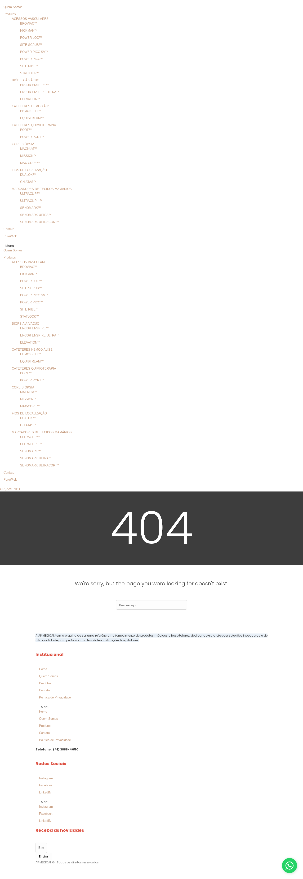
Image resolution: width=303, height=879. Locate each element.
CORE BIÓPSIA (23, 144)
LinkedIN (45, 792)
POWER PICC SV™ (34, 52)
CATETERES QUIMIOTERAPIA (34, 125)
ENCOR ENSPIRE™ (34, 85)
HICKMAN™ (28, 30)
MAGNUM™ (28, 149)
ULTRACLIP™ (30, 193)
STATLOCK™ (29, 73)
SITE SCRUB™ (31, 45)
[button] (135, 245)
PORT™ (26, 130)
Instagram (46, 778)
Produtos (10, 14)
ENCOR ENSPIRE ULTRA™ (39, 92)
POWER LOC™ (31, 37)
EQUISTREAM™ (32, 118)
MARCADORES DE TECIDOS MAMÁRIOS (42, 189)
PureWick (10, 236)
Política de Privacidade (55, 697)
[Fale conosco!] (289, 865)
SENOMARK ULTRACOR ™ (39, 222)
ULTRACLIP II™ (31, 201)
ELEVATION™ (30, 99)
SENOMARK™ (30, 208)
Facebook (46, 785)
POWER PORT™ (32, 137)
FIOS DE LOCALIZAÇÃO (29, 170)
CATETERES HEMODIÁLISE (32, 106)
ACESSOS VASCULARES (30, 19)
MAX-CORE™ (30, 163)
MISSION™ (28, 156)
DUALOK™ (28, 175)
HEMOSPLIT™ (30, 111)
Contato (9, 229)
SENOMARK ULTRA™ (36, 215)
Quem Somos (13, 7)
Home (43, 669)
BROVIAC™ (28, 23)
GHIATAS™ (28, 182)
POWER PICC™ (31, 59)
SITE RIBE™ (29, 66)
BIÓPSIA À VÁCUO (25, 80)
